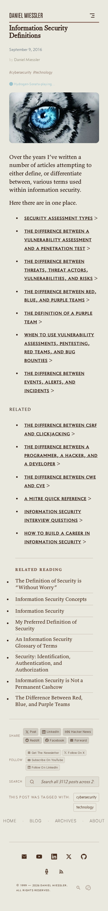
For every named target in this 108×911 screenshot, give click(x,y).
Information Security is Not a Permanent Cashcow (49, 683)
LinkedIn (53, 732)
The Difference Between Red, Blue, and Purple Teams (49, 700)
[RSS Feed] (61, 871)
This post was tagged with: (40, 797)
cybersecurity (86, 797)
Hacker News (78, 732)
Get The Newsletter (45, 752)
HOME (9, 820)
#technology (42, 72)
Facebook (57, 740)
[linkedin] (54, 856)
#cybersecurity (20, 72)
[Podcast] (46, 871)
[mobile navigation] (92, 15)
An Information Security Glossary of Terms (43, 642)
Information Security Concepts (51, 599)
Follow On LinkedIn (45, 767)
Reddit (35, 740)
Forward (81, 740)
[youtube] (39, 856)
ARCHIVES (66, 820)
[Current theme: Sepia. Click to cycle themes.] (88, 888)
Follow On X (76, 752)
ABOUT (97, 820)
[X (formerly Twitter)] (69, 856)
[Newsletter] (24, 856)
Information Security (39, 611)
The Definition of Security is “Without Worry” (48, 584)
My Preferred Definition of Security (46, 625)
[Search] (78, 888)
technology (85, 807)
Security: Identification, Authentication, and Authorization (43, 663)
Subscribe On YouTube (47, 760)
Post (33, 732)
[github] (84, 856)
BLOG (36, 820)
